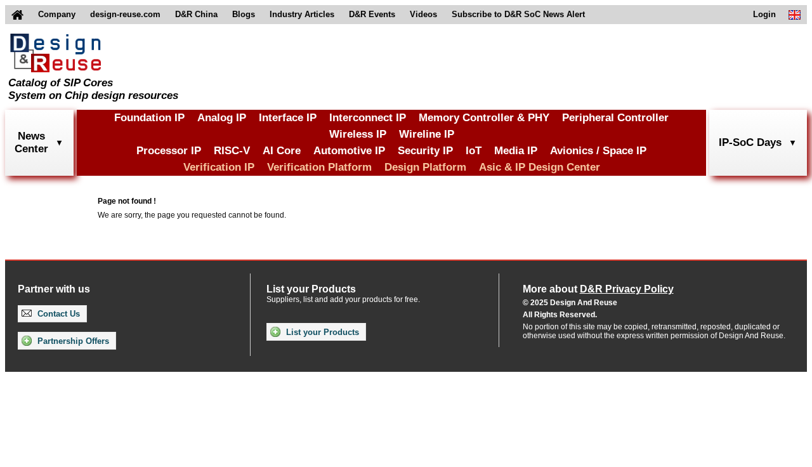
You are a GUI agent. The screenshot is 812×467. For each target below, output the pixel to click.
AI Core (282, 151)
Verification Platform (319, 167)
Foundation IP (149, 118)
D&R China (196, 14)
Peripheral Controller (615, 118)
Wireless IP (357, 134)
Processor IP (168, 151)
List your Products (321, 332)
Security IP (425, 151)
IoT (473, 151)
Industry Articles (302, 14)
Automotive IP (349, 151)
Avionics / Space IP (598, 151)
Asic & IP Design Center (539, 167)
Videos (423, 14)
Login (764, 14)
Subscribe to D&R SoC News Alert (518, 14)
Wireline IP (426, 134)
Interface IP (288, 118)
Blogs (243, 14)
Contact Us (57, 314)
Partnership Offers (72, 341)
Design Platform (425, 167)
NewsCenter (31, 142)
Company (56, 14)
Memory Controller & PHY (484, 118)
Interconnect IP (367, 118)
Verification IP (218, 167)
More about (598, 289)
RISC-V (232, 151)
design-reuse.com (125, 14)
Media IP (515, 151)
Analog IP (221, 118)
